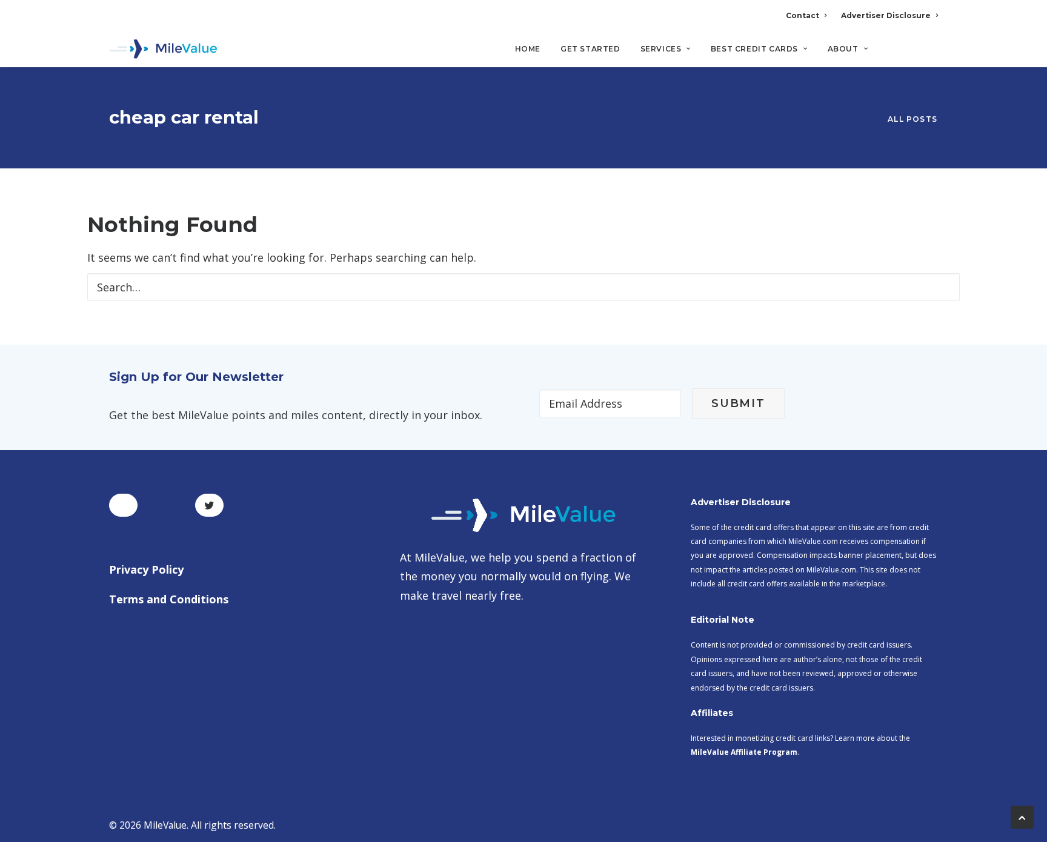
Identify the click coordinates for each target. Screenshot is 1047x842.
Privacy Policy (146, 569)
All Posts (912, 119)
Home (527, 48)
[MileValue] (163, 49)
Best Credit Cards (754, 48)
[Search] (930, 54)
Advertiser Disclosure (886, 15)
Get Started (590, 48)
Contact (802, 15)
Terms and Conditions (168, 599)
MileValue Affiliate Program (744, 752)
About (843, 48)
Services (661, 48)
